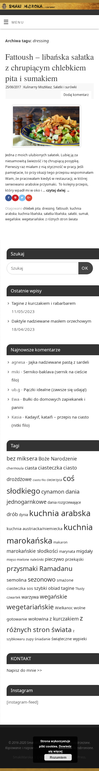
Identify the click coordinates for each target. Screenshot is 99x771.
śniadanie (42, 638)
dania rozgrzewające (64, 502)
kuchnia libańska (30, 214)
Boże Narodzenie (57, 458)
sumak (83, 214)
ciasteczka (50, 467)
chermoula (15, 468)
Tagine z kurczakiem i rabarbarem (44, 303)
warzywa (30, 597)
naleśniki (37, 559)
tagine (67, 588)
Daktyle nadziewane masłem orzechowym (51, 321)
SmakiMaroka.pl (24, 757)
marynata (67, 551)
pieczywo (54, 559)
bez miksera (22, 458)
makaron (60, 542)
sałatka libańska (55, 214)
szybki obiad (47, 588)
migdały (84, 551)
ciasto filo (39, 480)
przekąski (74, 559)
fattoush (62, 208)
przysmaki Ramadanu (40, 568)
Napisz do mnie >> (24, 670)
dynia (23, 514)
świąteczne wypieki (69, 638)
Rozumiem (58, 757)
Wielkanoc (64, 607)
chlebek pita (31, 208)
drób (12, 514)
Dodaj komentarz (76, 95)
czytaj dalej (58, 190)
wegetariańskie (33, 219)
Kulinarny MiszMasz (37, 87)
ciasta (31, 468)
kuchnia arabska (59, 513)
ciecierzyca (54, 480)
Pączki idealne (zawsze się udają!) (55, 389)
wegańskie (12, 219)
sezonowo (42, 579)
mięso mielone (18, 559)
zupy (30, 638)
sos (30, 588)
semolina (17, 580)
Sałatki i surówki (65, 87)
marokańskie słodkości (32, 551)
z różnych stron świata (61, 219)
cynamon (52, 491)
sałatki (72, 214)
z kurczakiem (64, 618)
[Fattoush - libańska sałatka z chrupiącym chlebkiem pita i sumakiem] (49, 127)
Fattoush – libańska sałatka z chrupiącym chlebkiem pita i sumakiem (49, 67)
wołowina (38, 619)
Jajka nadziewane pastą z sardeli (59, 362)
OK (83, 268)
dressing (48, 208)
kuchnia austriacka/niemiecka (34, 528)
